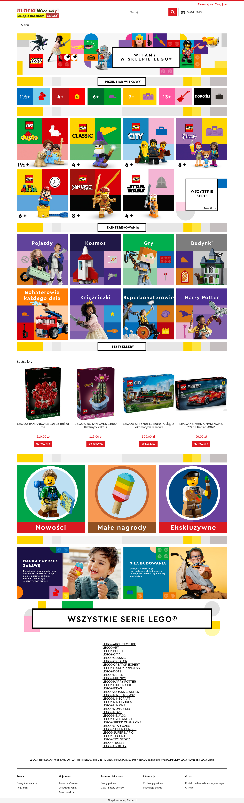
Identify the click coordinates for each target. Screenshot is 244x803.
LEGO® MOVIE (112, 712)
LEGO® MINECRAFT (116, 698)
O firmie (189, 787)
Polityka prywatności (154, 783)
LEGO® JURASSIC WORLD (121, 691)
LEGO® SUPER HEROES (119, 729)
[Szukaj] (172, 12)
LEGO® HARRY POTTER (119, 681)
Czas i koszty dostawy (113, 787)
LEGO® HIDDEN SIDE (117, 685)
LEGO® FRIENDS (114, 678)
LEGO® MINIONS (114, 705)
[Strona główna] (38, 12)
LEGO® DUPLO (113, 674)
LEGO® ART (111, 647)
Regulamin (22, 787)
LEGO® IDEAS (112, 688)
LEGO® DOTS (112, 671)
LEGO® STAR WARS (116, 725)
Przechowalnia (66, 792)
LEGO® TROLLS (114, 742)
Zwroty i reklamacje (27, 783)
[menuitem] (25, 25)
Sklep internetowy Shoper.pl (122, 800)
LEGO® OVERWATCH (117, 719)
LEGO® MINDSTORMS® (119, 695)
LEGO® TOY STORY (116, 739)
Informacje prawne (152, 787)
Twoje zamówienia (68, 783)
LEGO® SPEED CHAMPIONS (122, 722)
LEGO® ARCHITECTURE (119, 644)
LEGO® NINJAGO (114, 715)
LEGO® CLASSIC (114, 657)
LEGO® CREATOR (115, 661)
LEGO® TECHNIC (114, 736)
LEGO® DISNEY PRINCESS (121, 668)
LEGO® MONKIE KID (116, 708)
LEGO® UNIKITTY (114, 746)
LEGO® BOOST (113, 651)
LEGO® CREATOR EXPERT (121, 664)
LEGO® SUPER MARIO (118, 732)
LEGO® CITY (111, 654)
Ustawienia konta (67, 787)
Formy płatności (109, 783)
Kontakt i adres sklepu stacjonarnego (204, 783)
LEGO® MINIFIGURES (117, 702)
